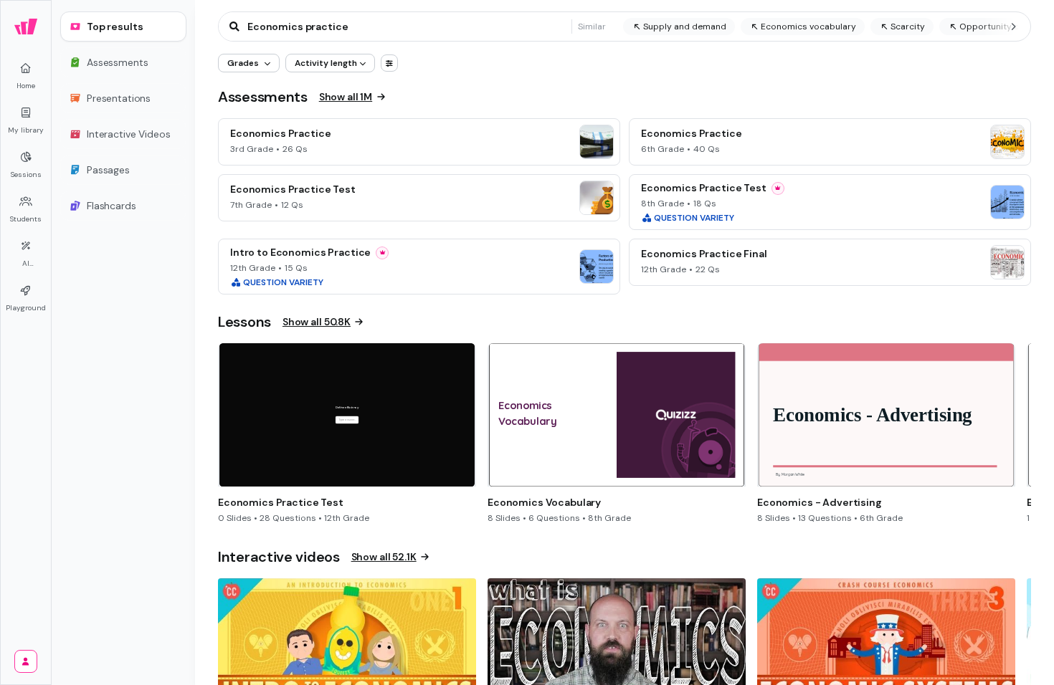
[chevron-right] (1013, 26)
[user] (25, 661)
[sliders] (389, 63)
